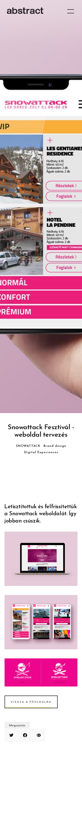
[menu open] (70, 11)
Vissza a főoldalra (31, 701)
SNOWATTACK (28, 446)
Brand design (55, 446)
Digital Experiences (41, 452)
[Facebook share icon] (25, 735)
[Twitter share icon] (11, 735)
